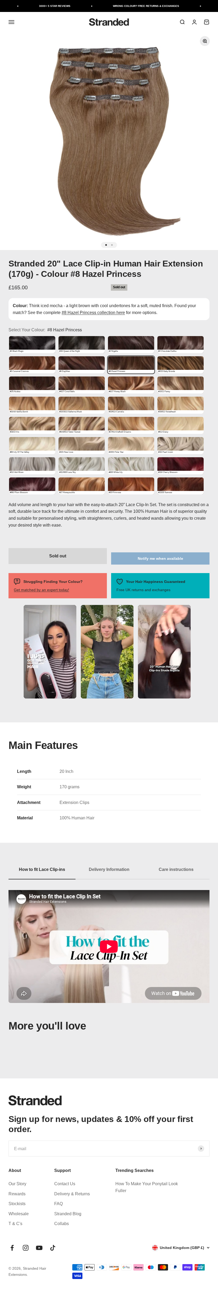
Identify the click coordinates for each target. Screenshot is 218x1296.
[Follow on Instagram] (25, 1247)
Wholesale (19, 1214)
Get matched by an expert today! (41, 590)
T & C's (15, 1223)
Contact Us (64, 1183)
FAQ (58, 1203)
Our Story (17, 1183)
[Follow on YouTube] (39, 1247)
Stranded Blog (67, 1214)
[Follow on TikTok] (52, 1247)
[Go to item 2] (112, 245)
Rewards (17, 1194)
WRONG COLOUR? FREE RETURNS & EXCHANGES (130, 6)
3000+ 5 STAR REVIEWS (38, 6)
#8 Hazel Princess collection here (93, 312)
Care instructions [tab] (176, 869)
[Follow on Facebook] (12, 1247)
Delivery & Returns (72, 1194)
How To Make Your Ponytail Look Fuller (146, 1187)
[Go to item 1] (106, 245)
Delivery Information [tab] (109, 869)
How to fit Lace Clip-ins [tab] (42, 869)
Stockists (17, 1203)
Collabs (61, 1223)
